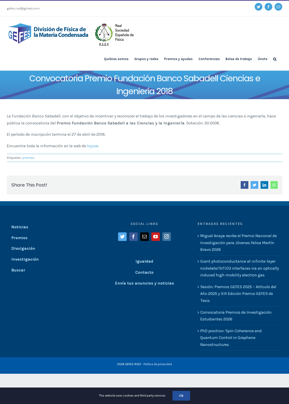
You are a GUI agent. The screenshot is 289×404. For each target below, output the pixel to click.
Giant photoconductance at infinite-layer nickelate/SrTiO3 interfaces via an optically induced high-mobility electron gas (239, 268)
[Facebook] (133, 236)
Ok (181, 395)
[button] (274, 58)
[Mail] (144, 236)
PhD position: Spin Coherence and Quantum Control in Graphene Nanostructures (231, 337)
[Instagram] (166, 236)
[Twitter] (122, 236)
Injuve (92, 145)
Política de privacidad (158, 364)
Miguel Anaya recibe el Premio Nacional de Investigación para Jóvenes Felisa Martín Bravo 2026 (238, 242)
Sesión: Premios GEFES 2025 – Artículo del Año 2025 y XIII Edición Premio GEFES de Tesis (238, 293)
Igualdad (144, 261)
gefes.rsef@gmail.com (23, 8)
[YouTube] (155, 236)
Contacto (144, 272)
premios (28, 158)
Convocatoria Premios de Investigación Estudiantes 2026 (236, 316)
